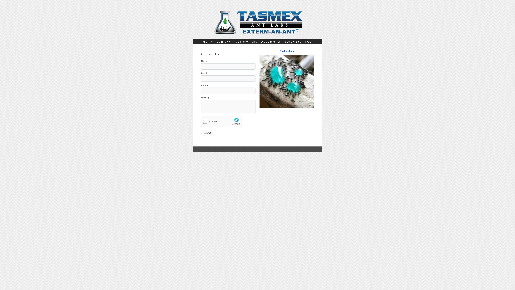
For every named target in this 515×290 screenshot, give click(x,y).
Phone (204, 85)
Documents (271, 41)
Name (204, 61)
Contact (223, 41)
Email (204, 73)
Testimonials (246, 41)
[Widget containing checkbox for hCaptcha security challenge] (221, 122)
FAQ (308, 41)
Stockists (293, 41)
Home (208, 41)
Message (205, 97)
